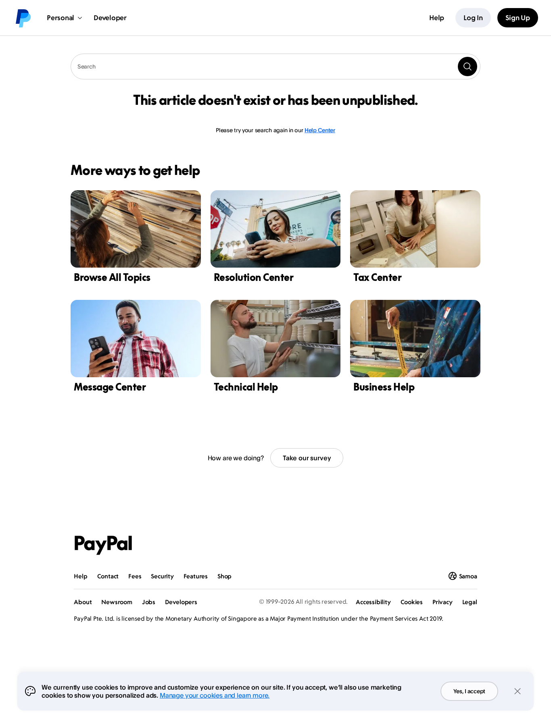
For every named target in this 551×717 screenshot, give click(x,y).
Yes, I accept (469, 691)
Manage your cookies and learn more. (214, 695)
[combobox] (275, 66)
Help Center (320, 130)
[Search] (467, 66)
